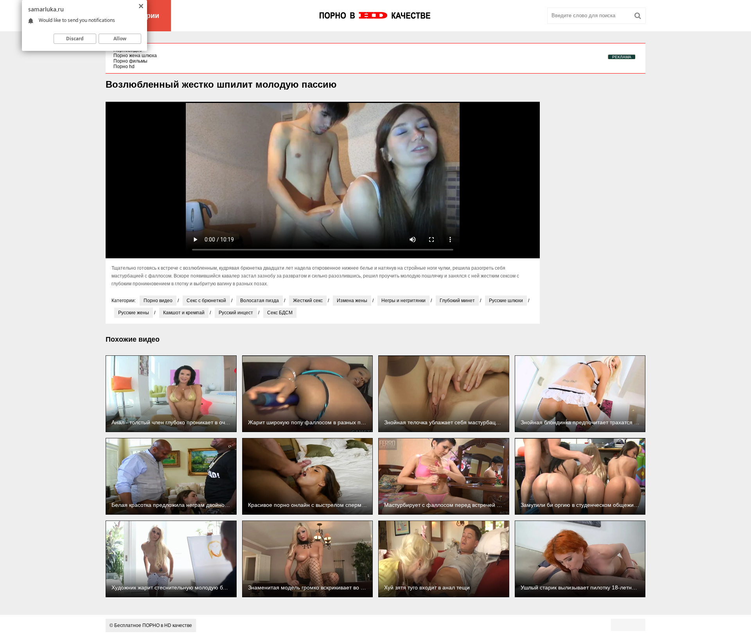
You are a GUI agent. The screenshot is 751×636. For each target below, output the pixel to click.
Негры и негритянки (403, 300)
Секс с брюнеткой (206, 300)
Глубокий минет (457, 300)
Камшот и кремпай (184, 312)
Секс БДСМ (280, 312)
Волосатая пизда (259, 300)
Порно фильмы (130, 61)
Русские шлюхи (506, 300)
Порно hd (124, 66)
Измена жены (352, 300)
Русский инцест (236, 312)
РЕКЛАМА (621, 57)
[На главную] (375, 15)
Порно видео (158, 300)
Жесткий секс (308, 300)
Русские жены (133, 312)
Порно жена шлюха (135, 55)
